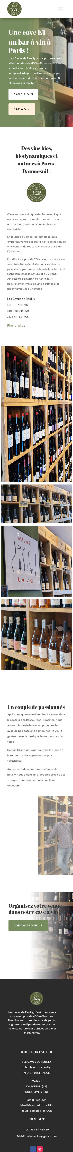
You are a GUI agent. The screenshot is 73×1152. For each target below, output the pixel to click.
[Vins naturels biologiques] (36, 503)
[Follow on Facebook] (33, 1149)
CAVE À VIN (23, 94)
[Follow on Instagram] (40, 1149)
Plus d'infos (16, 325)
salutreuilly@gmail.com (41, 1136)
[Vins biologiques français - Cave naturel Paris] (36, 634)
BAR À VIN (22, 109)
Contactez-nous (28, 925)
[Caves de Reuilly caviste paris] (36, 561)
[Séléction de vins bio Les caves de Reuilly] (36, 414)
